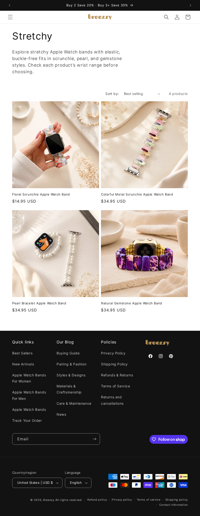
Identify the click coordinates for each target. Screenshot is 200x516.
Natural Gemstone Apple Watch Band (131, 303)
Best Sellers (22, 353)
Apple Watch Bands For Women (29, 378)
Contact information (173, 504)
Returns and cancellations (112, 400)
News (61, 414)
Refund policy (97, 499)
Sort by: (112, 94)
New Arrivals (23, 364)
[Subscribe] (94, 439)
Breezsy (48, 500)
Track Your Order (27, 420)
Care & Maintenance (74, 403)
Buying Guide (68, 353)
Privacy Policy (113, 353)
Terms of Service (115, 386)
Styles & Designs (71, 375)
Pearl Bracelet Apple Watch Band (39, 303)
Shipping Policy (114, 364)
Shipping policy (176, 499)
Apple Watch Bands (29, 409)
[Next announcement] (190, 5)
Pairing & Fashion (71, 364)
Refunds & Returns (117, 375)
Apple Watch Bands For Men (29, 395)
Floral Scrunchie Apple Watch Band (41, 194)
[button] (10, 17)
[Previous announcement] (9, 5)
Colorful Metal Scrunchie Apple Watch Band (137, 194)
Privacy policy (122, 499)
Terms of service (148, 499)
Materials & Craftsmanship (69, 389)
